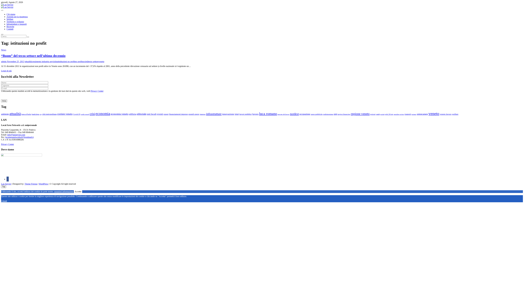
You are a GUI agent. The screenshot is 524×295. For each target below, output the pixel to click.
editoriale (141, 114)
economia (103, 114)
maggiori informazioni (63, 191)
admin (3, 61)
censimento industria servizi (43, 61)
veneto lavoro (446, 114)
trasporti (408, 114)
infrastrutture (214, 114)
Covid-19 (76, 114)
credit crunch (85, 114)
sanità (378, 114)
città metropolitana (49, 114)
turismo (414, 114)
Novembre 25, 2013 (15, 61)
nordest (294, 114)
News (3, 50)
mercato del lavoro (283, 114)
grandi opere (193, 114)
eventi (160, 114)
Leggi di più (6, 71)
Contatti (10, 29)
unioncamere (422, 114)
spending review (399, 114)
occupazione (304, 114)
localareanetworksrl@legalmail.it (19, 137)
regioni (373, 114)
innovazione (228, 114)
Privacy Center (97, 91)
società (85, 61)
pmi (335, 114)
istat (57, 61)
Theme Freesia (31, 184)
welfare (455, 114)
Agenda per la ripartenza (17, 17)
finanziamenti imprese (178, 114)
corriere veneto (65, 114)
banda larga (35, 114)
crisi (92, 114)
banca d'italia (26, 114)
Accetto (78, 191)
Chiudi (4, 201)
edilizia (132, 114)
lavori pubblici (245, 114)
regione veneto (360, 114)
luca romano (268, 114)
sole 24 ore (389, 114)
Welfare (10, 19)
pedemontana (328, 114)
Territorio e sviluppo (15, 21)
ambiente (5, 114)
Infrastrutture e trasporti (17, 24)
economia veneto (119, 114)
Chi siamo (11, 14)
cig (41, 114)
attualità (28, 61)
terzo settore (93, 61)
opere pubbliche (317, 114)
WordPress (43, 184)
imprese (203, 114)
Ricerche (10, 26)
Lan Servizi (6, 184)
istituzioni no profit (67, 61)
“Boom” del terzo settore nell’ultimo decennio (33, 55)
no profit (78, 61)
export (166, 114)
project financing (344, 114)
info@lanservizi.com (16, 135)
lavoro (255, 114)
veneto (101, 61)
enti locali (152, 114)
